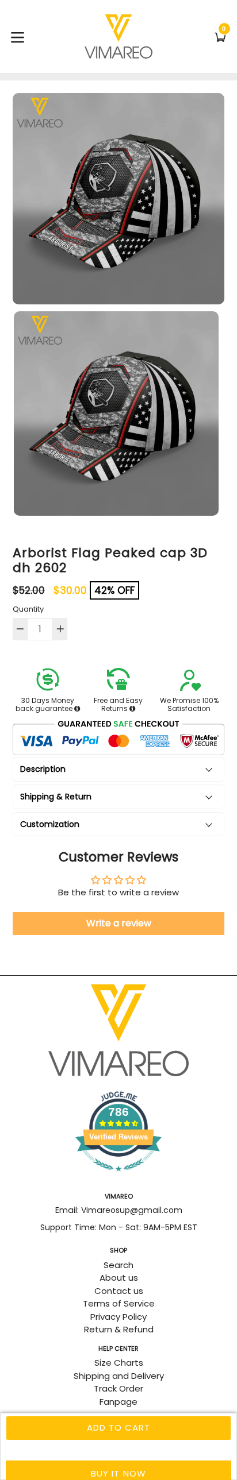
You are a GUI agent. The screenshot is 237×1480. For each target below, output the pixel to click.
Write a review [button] (118, 923)
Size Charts (118, 1363)
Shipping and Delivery (119, 1376)
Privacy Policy (118, 1317)
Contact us (118, 1291)
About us (119, 1278)
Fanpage (118, 1402)
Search (118, 1265)
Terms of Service (119, 1303)
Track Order (118, 1388)
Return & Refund (119, 1329)
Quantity (28, 609)
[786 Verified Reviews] (118, 1177)
